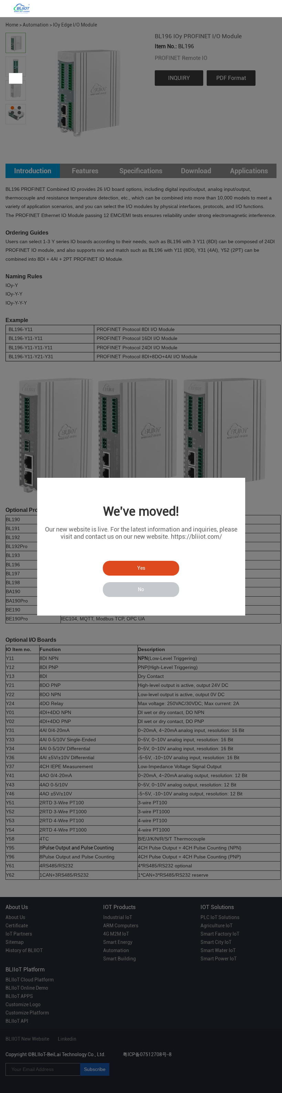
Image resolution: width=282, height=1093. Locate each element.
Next (16, 78)
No (141, 589)
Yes (141, 568)
